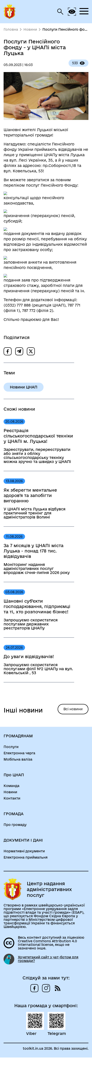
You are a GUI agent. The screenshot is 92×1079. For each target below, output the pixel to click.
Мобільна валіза (18, 759)
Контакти (12, 798)
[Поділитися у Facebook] (8, 351)
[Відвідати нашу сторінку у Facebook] (34, 988)
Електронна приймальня (26, 857)
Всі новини (73, 709)
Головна (11, 29)
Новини (30, 29)
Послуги (11, 747)
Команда (11, 786)
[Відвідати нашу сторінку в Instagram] (46, 988)
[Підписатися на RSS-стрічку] (58, 988)
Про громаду (15, 825)
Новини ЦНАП (23, 387)
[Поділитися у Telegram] (19, 351)
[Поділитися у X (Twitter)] (31, 351)
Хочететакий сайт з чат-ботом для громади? (48, 959)
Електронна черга (19, 753)
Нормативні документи (24, 851)
